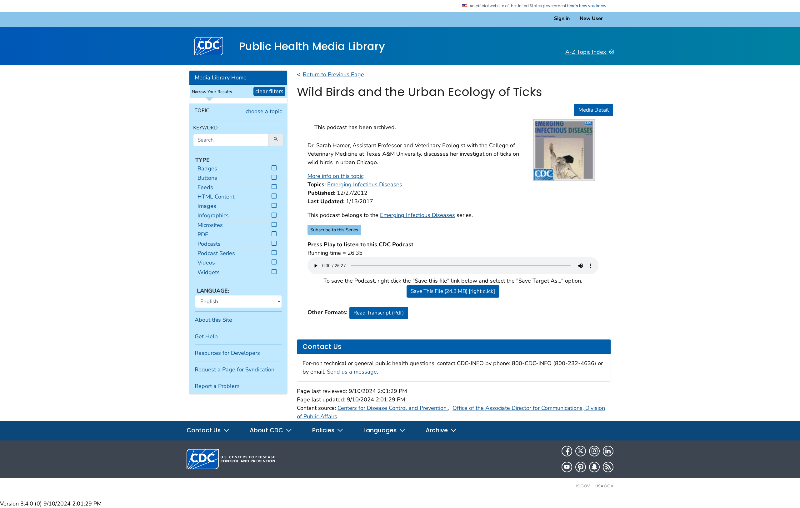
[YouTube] (567, 467)
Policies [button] (324, 430)
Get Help (206, 336)
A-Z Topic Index (586, 52)
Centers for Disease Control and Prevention (393, 408)
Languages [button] (380, 430)
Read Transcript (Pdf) (378, 312)
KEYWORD (205, 127)
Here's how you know (587, 6)
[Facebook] (567, 451)
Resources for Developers (227, 353)
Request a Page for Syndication (234, 369)
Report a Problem (217, 386)
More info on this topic (335, 176)
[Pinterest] (580, 467)
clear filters (269, 91)
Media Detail (593, 109)
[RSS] (608, 467)
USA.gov (604, 486)
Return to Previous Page (333, 74)
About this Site (213, 320)
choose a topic (264, 111)
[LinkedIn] (608, 451)
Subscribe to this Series (334, 230)
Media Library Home (221, 77)
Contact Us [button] (204, 430)
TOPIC (202, 110)
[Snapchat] (594, 467)
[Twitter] (580, 451)
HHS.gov (581, 486)
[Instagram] (594, 451)
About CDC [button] (267, 430)
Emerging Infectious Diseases (417, 215)
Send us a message (352, 371)
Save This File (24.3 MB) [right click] (453, 291)
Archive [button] (437, 430)
